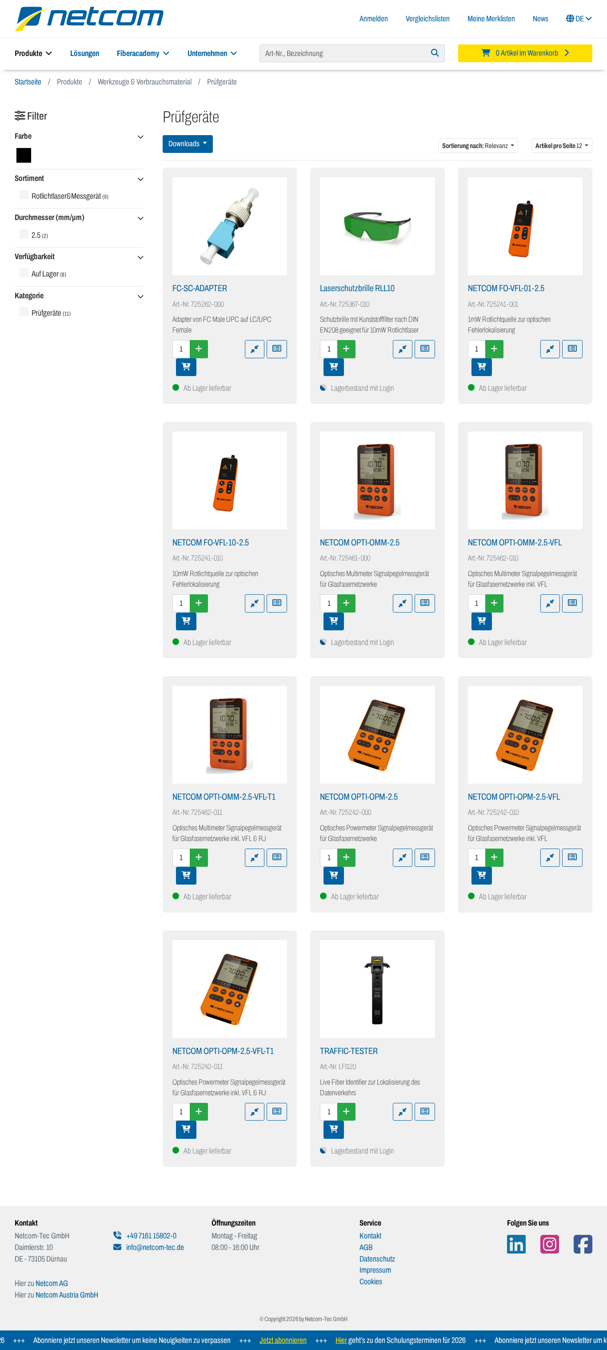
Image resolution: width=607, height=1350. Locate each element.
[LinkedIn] (516, 1244)
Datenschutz (377, 1258)
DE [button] (579, 18)
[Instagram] (549, 1244)
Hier (322, 1340)
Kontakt (370, 1235)
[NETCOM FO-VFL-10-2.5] (230, 480)
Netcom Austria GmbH (67, 1294)
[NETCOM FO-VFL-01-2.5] (525, 226)
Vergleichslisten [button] (428, 18)
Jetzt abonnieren (264, 1340)
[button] (79, 136)
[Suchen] (435, 53)
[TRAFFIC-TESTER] (377, 989)
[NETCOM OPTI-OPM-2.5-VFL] (525, 735)
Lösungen (84, 53)
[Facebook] (583, 1244)
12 (559, 145)
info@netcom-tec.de (154, 1247)
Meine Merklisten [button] (491, 18)
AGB (366, 1247)
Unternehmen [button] (208, 53)
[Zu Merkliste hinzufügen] (277, 349)
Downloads (184, 144)
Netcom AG (52, 1283)
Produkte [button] (29, 53)
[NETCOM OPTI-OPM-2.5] (377, 735)
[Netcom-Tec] (89, 18)
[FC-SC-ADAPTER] (230, 226)
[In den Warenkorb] (186, 367)
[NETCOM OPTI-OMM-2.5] (377, 480)
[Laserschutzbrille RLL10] (377, 226)
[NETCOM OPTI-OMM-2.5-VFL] (525, 480)
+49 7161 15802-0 (150, 1235)
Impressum (375, 1270)
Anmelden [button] (373, 18)
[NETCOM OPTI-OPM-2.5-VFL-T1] (230, 989)
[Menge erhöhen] (199, 349)
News (540, 18)
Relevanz (475, 145)
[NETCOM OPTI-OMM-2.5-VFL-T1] (230, 735)
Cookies (370, 1281)
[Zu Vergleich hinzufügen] (254, 349)
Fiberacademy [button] (139, 53)
